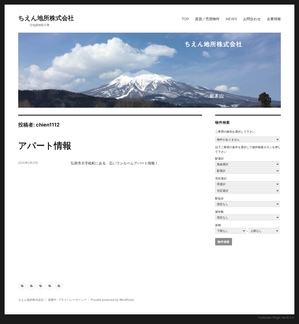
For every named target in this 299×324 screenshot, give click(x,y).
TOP (185, 19)
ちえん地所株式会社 (46, 18)
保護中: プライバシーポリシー (67, 299)
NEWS (231, 19)
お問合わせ (252, 19)
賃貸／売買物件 (207, 19)
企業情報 (274, 19)
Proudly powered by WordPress (112, 299)
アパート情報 (44, 145)
